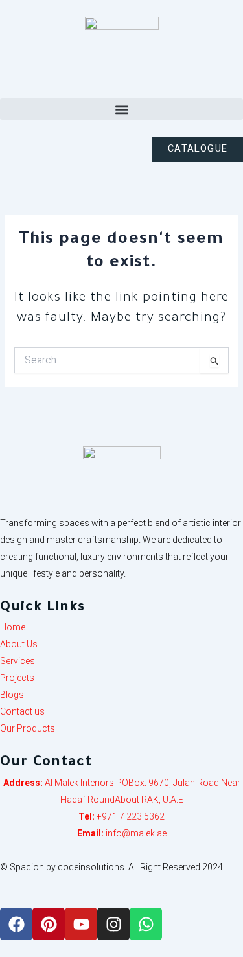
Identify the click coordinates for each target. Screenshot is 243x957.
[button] (121, 109)
